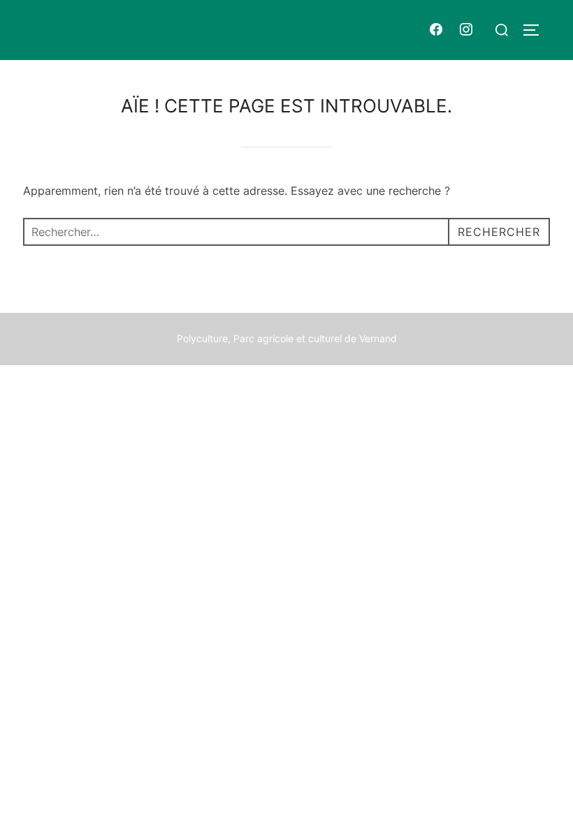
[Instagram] (466, 30)
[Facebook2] (436, 30)
